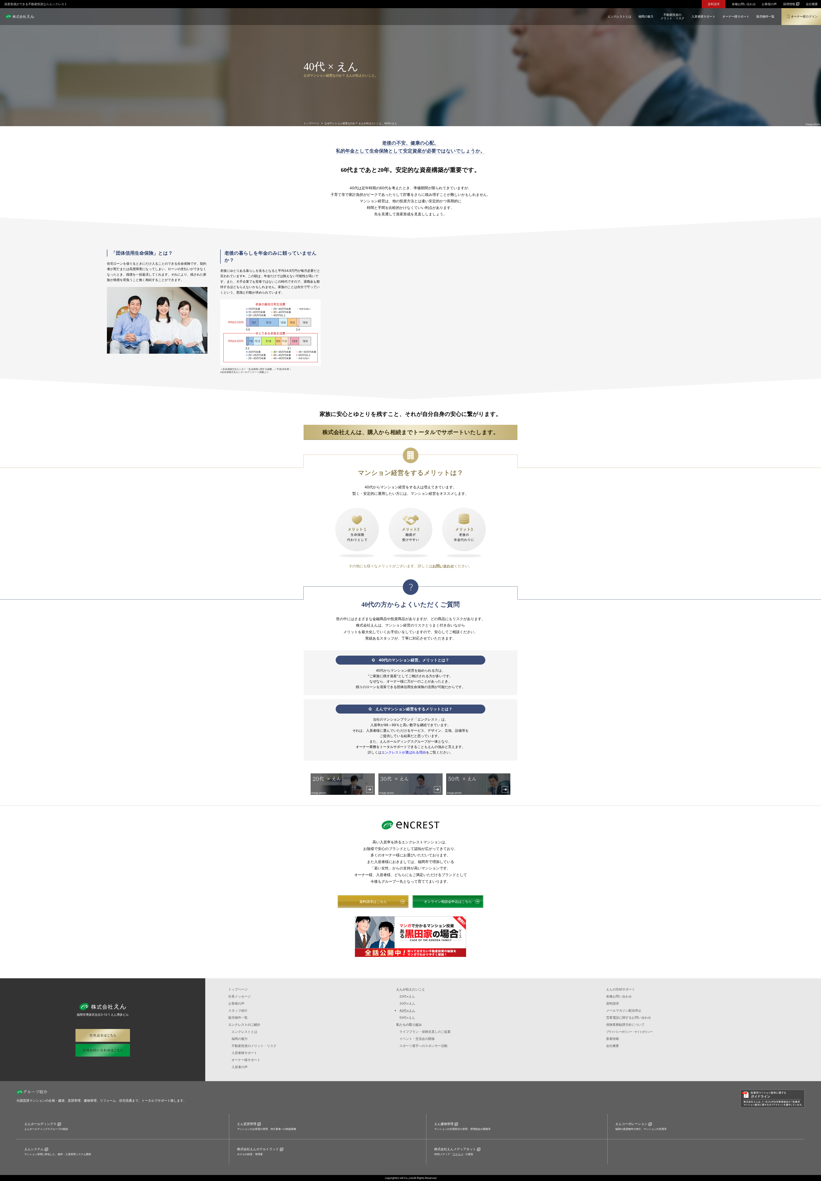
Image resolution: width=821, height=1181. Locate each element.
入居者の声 (240, 1067)
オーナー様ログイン (804, 16)
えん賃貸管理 (246, 1124)
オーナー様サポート (735, 16)
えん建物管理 (443, 1124)
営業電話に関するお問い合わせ (628, 1017)
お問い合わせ (443, 566)
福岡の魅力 (645, 16)
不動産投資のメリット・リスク (672, 16)
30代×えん (407, 1003)
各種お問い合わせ (744, 4)
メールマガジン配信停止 (623, 1010)
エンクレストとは (619, 16)
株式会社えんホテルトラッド (258, 1149)
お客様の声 (769, 4)
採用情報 (789, 4)
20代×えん (407, 996)
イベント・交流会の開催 (417, 1039)
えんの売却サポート (620, 989)
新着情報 (612, 1039)
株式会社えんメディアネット (455, 1149)
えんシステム (34, 1149)
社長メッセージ (239, 996)
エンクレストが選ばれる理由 (403, 752)
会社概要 (812, 4)
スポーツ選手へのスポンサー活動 (423, 1046)
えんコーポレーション (631, 1124)
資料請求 (714, 4)
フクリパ (458, 1154)
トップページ (238, 989)
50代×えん (407, 1017)
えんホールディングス (40, 1124)
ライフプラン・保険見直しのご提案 (425, 1032)
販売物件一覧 (765, 16)
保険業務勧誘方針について (625, 1025)
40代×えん (407, 1010)
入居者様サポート (703, 16)
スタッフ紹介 (238, 1010)
